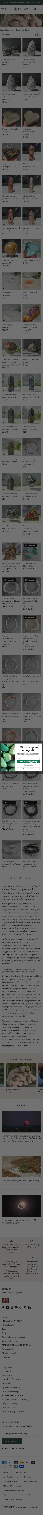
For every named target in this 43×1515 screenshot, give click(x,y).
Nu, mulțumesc (28, 769)
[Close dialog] (40, 745)
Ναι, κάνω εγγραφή (28, 762)
